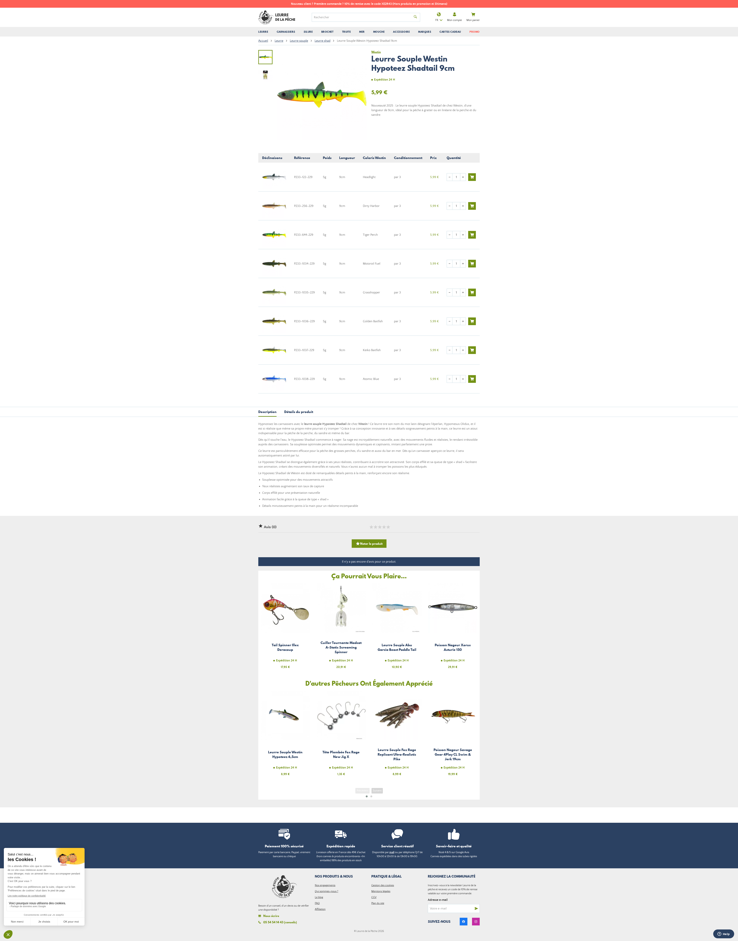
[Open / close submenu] (263, 32)
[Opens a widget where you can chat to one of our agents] (723, 934)
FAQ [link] (317, 903)
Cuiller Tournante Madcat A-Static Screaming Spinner (341, 628)
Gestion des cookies (382, 885)
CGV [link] (373, 897)
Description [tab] (267, 411)
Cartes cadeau (450, 31)
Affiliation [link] (320, 909)
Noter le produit (369, 543)
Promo (475, 31)
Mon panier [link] (473, 20)
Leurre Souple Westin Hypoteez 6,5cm (285, 735)
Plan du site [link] (377, 903)
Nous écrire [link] (271, 916)
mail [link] (391, 852)
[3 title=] (379, 527)
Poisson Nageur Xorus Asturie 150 (453, 628)
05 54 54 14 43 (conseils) (280, 922)
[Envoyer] (476, 908)
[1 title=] (371, 527)
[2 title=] (375, 527)
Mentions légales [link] (380, 891)
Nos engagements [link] (325, 885)
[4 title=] (384, 527)
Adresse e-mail (438, 900)
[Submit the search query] (415, 17)
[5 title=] (388, 527)
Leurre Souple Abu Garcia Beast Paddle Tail (397, 628)
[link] (463, 921)
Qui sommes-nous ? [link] (326, 891)
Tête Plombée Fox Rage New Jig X (341, 735)
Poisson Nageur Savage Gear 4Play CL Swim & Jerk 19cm (453, 735)
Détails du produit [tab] (298, 411)
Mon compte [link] (454, 20)
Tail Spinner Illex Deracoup (285, 628)
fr (436, 20)
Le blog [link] (319, 897)
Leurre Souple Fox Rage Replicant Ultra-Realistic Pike (397, 735)
